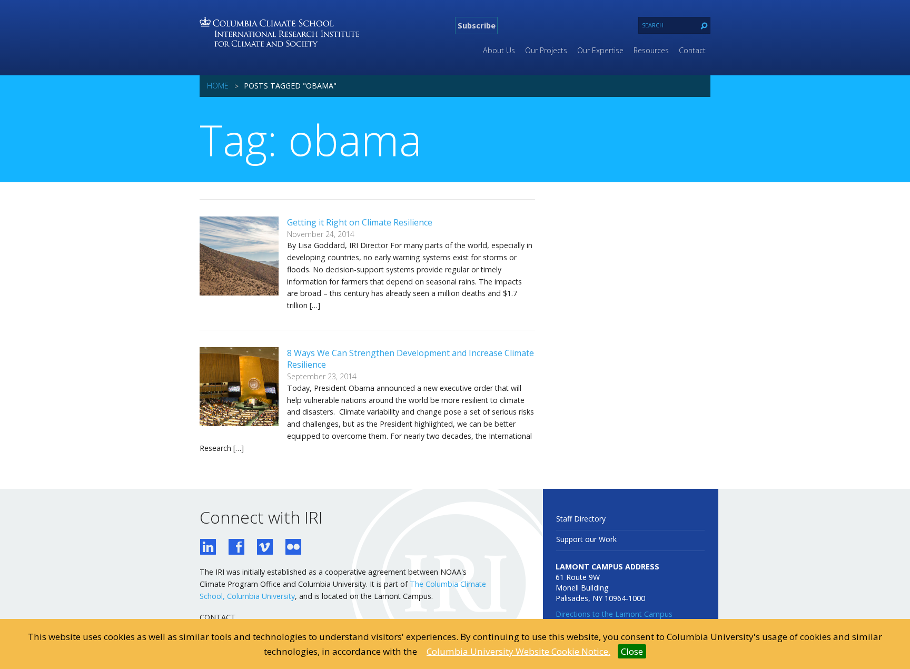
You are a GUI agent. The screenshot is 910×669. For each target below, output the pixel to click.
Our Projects (546, 50)
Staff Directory (581, 519)
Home (218, 86)
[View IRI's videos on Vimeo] (264, 548)
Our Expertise (600, 50)
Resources (651, 50)
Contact (692, 50)
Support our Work (586, 539)
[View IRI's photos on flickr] (293, 548)
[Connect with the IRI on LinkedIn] (208, 548)
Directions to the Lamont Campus (614, 614)
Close (632, 651)
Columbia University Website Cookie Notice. (518, 651)
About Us (499, 50)
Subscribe (477, 25)
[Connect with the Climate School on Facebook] (236, 548)
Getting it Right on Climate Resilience (359, 222)
